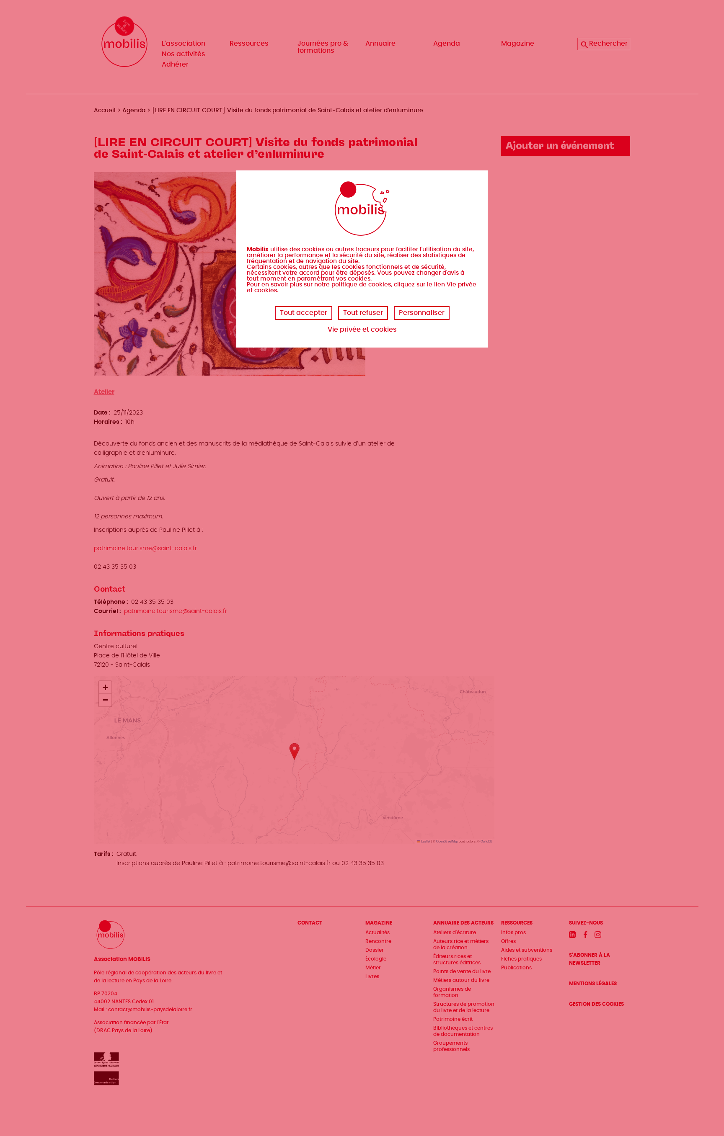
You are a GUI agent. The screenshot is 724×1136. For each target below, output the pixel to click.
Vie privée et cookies (362, 329)
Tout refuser (363, 312)
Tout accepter (303, 312)
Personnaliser (422, 312)
